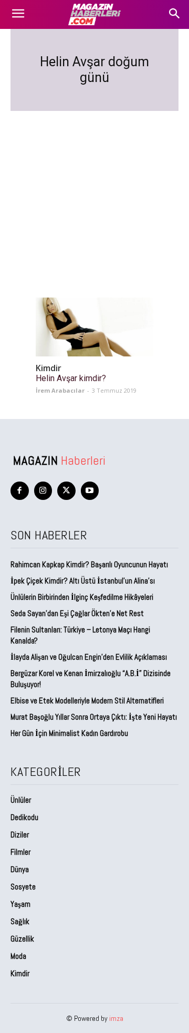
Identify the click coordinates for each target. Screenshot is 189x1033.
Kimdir (48, 368)
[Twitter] (66, 491)
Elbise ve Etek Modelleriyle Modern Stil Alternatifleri (87, 700)
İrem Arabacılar (60, 390)
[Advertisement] (94, 191)
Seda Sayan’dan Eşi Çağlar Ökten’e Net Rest (77, 613)
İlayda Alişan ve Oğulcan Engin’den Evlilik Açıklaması (88, 657)
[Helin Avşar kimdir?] (94, 327)
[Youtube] (90, 491)
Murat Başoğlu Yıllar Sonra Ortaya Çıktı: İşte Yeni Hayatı (93, 717)
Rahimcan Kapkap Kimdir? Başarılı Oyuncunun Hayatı (89, 564)
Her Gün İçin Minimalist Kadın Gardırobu (69, 733)
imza (116, 1018)
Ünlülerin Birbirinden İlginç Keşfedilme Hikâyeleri (81, 597)
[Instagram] (43, 491)
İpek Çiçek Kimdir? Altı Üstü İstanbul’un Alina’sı (82, 581)
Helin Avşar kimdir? (71, 378)
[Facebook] (19, 491)
